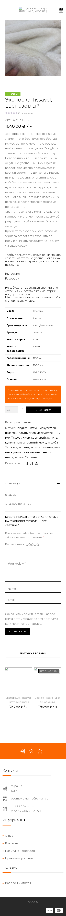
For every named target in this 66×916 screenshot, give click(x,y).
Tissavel (26, 422)
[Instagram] (31, 751)
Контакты (11, 843)
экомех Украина (25, 457)
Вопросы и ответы (18, 883)
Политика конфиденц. (21, 851)
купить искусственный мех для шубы (32, 442)
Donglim (21, 428)
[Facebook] (22, 751)
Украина (11, 447)
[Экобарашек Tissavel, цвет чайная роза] (18, 680)
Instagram (12, 273)
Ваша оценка (14, 544)
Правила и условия (19, 858)
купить (52, 437)
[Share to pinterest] (36, 464)
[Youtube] (39, 751)
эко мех (23, 447)
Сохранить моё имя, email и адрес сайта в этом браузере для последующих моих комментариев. (32, 618)
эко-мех (36, 447)
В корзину (43, 410)
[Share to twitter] (31, 464)
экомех (48, 447)
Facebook (12, 278)
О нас (9, 835)
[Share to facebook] (26, 464)
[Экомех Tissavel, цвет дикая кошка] (47, 680)
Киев (26, 437)
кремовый (38, 437)
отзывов (25, 113)
